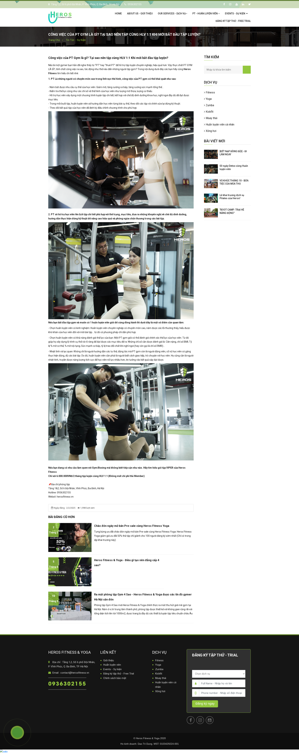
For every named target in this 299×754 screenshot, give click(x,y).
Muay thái (211, 118)
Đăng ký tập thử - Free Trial (233, 21)
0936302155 (67, 683)
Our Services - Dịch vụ (172, 13)
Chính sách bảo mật (114, 678)
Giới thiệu (108, 660)
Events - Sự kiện (235, 13)
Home (118, 13)
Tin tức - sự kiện (76, 40)
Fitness (210, 92)
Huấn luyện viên (112, 664)
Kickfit (209, 111)
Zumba (209, 105)
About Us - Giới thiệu (140, 13)
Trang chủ (54, 40)
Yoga (208, 99)
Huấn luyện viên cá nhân (219, 124)
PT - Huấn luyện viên (205, 13)
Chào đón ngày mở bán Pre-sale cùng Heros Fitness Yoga (131, 526)
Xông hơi (210, 131)
